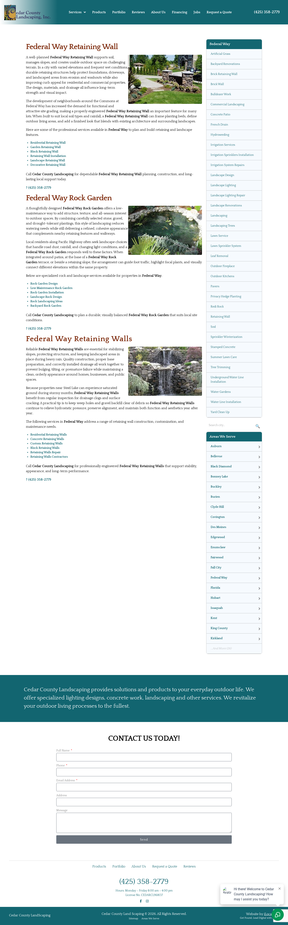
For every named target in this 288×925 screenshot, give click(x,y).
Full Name (63, 750)
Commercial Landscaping (227, 104)
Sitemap (133, 918)
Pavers (215, 286)
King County (219, 628)
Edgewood (218, 537)
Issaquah (217, 608)
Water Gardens (221, 392)
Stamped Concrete (223, 347)
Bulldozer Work (221, 94)
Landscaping (219, 215)
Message (61, 810)
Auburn (216, 446)
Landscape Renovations (226, 205)
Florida (215, 587)
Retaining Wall (220, 316)
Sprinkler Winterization (226, 337)
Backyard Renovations (225, 64)
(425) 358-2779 (267, 12)
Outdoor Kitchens (222, 276)
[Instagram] (147, 901)
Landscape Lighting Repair (228, 195)
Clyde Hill (217, 507)
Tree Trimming (220, 367)
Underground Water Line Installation (227, 380)
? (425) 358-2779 (38, 188)
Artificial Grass (220, 54)
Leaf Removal (219, 256)
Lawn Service (219, 236)
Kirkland (217, 638)
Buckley (216, 486)
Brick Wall (217, 84)
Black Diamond (221, 466)
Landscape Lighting (223, 185)
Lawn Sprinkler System (226, 246)
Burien (215, 497)
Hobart (215, 598)
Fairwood (217, 557)
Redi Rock (217, 306)
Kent (214, 618)
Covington (218, 517)
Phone (60, 765)
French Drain (219, 124)
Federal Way (219, 577)
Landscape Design (222, 175)
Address (61, 795)
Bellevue (216, 456)
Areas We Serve (150, 918)
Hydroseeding (220, 134)
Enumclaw (218, 547)
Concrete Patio (220, 114)
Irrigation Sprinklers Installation (232, 155)
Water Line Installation (226, 402)
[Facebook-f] (140, 901)
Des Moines (218, 527)
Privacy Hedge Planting (226, 296)
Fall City (216, 567)
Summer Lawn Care (224, 357)
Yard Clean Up (220, 412)
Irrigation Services (223, 145)
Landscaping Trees (223, 225)
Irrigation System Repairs (227, 165)
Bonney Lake (219, 476)
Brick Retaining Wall (224, 74)
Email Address (65, 780)
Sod (213, 327)
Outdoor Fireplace (223, 266)
